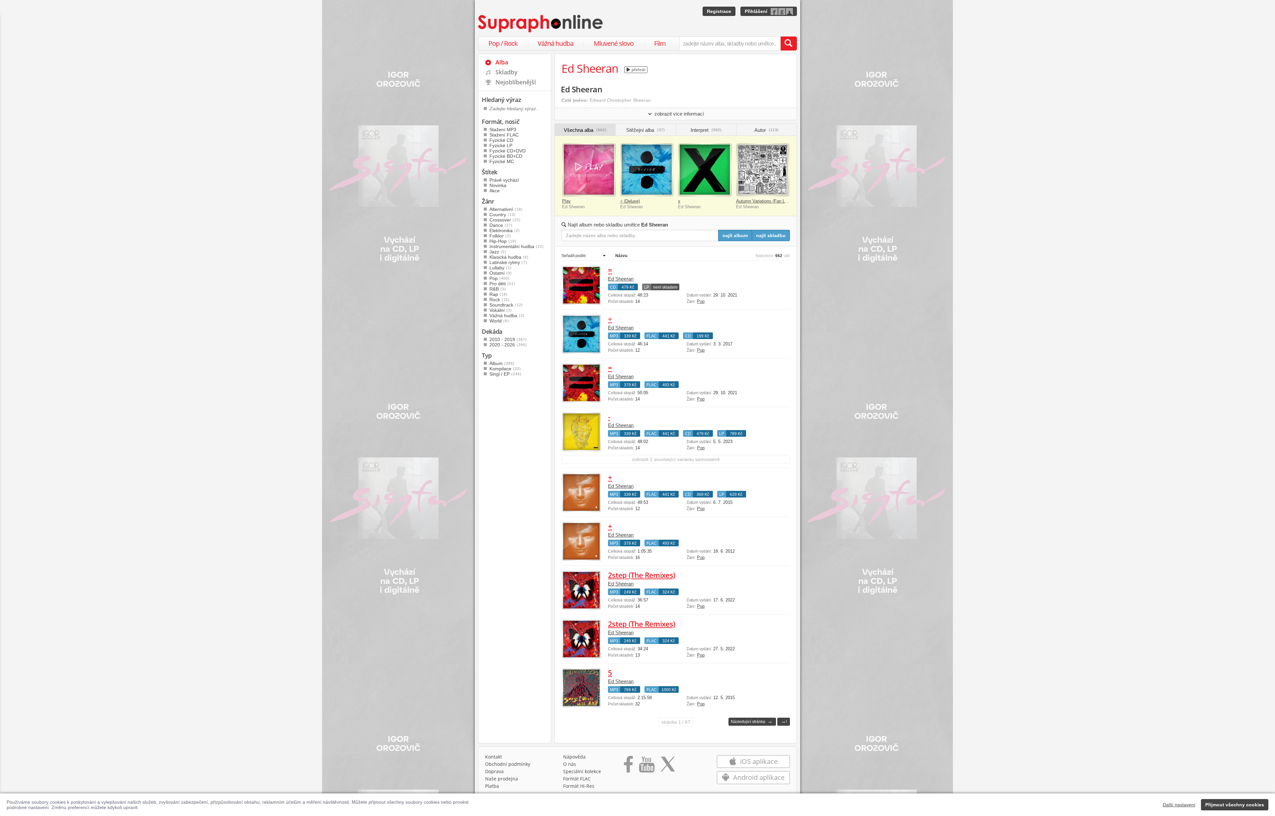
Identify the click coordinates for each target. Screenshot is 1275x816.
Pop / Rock (503, 43)
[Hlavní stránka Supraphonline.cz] (541, 24)
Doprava (494, 771)
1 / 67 (675, 722)
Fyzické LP (500, 145)
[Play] (588, 169)
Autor (766, 130)
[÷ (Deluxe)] (647, 169)
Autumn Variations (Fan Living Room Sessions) (781, 201)
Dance (501, 225)
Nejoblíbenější (515, 82)
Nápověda (574, 757)
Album (502, 363)
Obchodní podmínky (507, 764)
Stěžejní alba (645, 130)
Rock (499, 299)
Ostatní (500, 273)
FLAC (651, 336)
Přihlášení (756, 11)
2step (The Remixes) (641, 575)
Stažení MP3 (502, 129)
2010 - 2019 (508, 339)
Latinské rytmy (508, 262)
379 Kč (630, 385)
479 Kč (628, 287)
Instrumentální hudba (516, 246)
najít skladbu (771, 235)
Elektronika (504, 230)
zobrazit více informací (679, 114)
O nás (569, 764)
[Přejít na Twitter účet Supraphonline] (667, 766)
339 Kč (630, 336)
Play (566, 201)
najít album (735, 235)
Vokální (500, 310)
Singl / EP (505, 374)
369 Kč (703, 494)
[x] (704, 169)
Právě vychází (504, 180)
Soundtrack (506, 305)
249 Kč (630, 592)
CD (613, 287)
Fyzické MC (501, 161)
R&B (497, 289)
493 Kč (668, 385)
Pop (701, 301)
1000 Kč (668, 689)
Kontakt (493, 757)
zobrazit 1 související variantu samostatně (676, 459)
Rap (498, 294)
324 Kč (668, 592)
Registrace (719, 11)
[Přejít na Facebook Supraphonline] (628, 766)
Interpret (706, 130)
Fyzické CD (501, 140)
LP (646, 287)
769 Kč (630, 689)
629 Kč (736, 494)
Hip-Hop (502, 241)
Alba (501, 62)
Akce (494, 190)
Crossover (505, 220)
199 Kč (703, 336)
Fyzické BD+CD (505, 156)
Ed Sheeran (621, 279)
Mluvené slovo (614, 43)
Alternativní (506, 209)
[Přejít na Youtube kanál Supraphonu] (646, 766)
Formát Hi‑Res (578, 786)
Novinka (497, 185)
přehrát (638, 69)
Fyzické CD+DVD (507, 150)
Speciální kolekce (582, 771)
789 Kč (736, 433)
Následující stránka (752, 721)
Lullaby (500, 267)
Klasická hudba (509, 257)
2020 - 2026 (508, 344)
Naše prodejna (501, 778)
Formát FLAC (577, 778)
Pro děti (502, 283)
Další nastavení (1179, 804)
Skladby (506, 72)
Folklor (500, 235)
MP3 (614, 336)
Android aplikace (758, 777)
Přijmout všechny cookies (1234, 804)
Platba (492, 786)
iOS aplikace (758, 761)
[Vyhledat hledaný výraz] (788, 43)
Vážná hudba (555, 43)
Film (660, 43)
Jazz (497, 251)
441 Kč (668, 336)
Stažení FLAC (504, 134)
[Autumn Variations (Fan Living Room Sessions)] (762, 169)
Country (502, 214)
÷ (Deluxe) (630, 201)
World (499, 320)
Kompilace (505, 368)
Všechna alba (585, 130)
